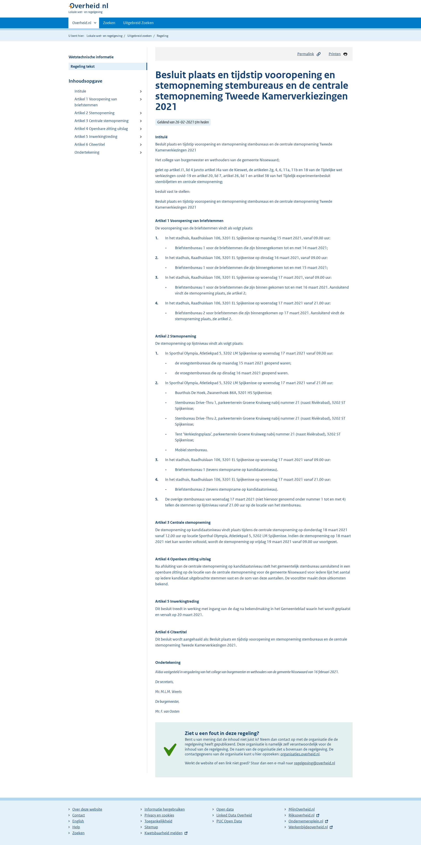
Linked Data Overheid (234, 815)
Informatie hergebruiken (164, 809)
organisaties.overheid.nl (299, 754)
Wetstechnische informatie (91, 57)
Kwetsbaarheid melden (163, 833)
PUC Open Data (229, 821)
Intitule (80, 91)
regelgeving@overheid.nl (314, 763)
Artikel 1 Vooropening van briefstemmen (96, 102)
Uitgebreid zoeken (139, 36)
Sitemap (151, 827)
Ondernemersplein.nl (306, 821)
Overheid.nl (81, 24)
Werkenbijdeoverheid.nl (308, 827)
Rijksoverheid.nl (301, 815)
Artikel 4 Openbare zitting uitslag (101, 128)
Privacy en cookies (159, 815)
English (78, 821)
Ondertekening (87, 152)
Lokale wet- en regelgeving (104, 36)
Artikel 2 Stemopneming (94, 112)
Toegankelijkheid (158, 821)
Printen (335, 53)
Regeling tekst (83, 66)
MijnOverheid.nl (302, 809)
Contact (78, 815)
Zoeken (109, 22)
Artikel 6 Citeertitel (90, 144)
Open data (225, 809)
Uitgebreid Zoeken (138, 22)
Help (76, 827)
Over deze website (87, 809)
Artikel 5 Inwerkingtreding (96, 136)
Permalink (305, 53)
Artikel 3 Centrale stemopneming (101, 120)
